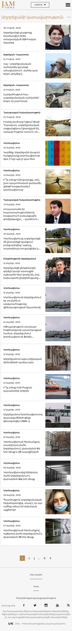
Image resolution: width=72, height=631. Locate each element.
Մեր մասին (36, 574)
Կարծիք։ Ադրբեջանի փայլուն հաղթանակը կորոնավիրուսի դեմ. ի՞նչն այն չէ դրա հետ (21, 156)
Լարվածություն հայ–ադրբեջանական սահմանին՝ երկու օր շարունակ (21, 98)
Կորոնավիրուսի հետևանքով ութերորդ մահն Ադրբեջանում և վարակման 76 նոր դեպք (22, 533)
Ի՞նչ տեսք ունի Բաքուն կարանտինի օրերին (17, 389)
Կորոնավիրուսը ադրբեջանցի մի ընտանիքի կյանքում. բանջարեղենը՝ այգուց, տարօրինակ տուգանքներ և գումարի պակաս (22, 243)
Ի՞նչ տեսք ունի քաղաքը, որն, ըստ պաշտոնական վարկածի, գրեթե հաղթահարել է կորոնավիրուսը (22, 184)
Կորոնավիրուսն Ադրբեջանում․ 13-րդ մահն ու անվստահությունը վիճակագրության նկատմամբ (22, 302)
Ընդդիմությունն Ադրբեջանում (19, 258)
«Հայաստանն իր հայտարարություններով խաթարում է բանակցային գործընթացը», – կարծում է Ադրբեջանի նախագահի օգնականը (20, 214)
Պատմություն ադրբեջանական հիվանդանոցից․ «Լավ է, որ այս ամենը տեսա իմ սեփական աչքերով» (22, 504)
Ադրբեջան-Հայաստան (16, 54)
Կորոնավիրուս (11, 143)
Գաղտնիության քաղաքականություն (36, 598)
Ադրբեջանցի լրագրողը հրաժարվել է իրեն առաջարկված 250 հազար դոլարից (19, 37)
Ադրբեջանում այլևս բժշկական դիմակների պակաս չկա (22, 360)
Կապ (36, 586)
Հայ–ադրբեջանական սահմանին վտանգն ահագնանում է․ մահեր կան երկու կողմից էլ (20, 68)
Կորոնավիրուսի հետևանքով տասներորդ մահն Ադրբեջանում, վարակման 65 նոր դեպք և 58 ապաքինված (21, 446)
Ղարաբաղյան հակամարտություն (21, 112)
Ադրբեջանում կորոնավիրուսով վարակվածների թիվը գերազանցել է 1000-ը (22, 418)
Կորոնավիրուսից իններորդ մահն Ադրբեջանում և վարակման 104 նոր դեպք (20, 476)
